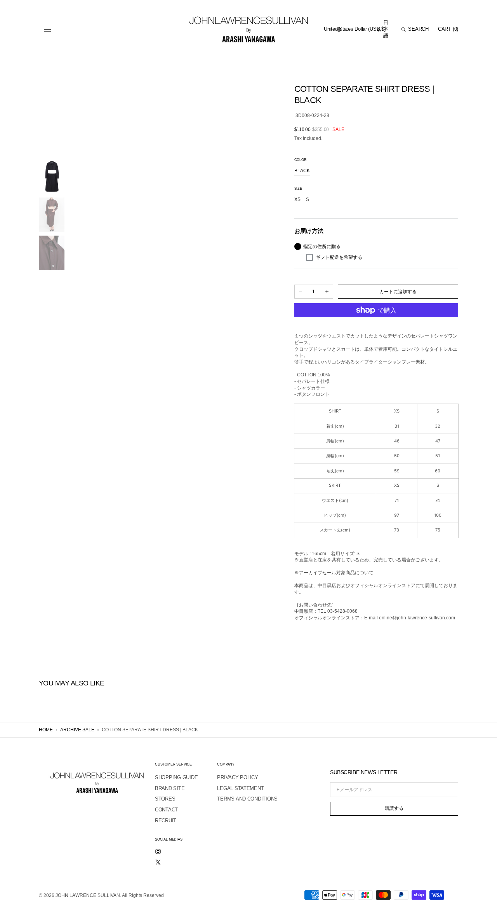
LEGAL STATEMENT (240, 788)
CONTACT (166, 810)
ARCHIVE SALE (77, 729)
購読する (394, 808)
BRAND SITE (169, 788)
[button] (47, 29)
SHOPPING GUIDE (176, 777)
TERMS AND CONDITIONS (247, 799)
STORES (165, 799)
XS (297, 200)
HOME (46, 729)
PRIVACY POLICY (237, 777)
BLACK (302, 171)
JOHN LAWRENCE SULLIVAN (88, 895)
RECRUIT (165, 820)
